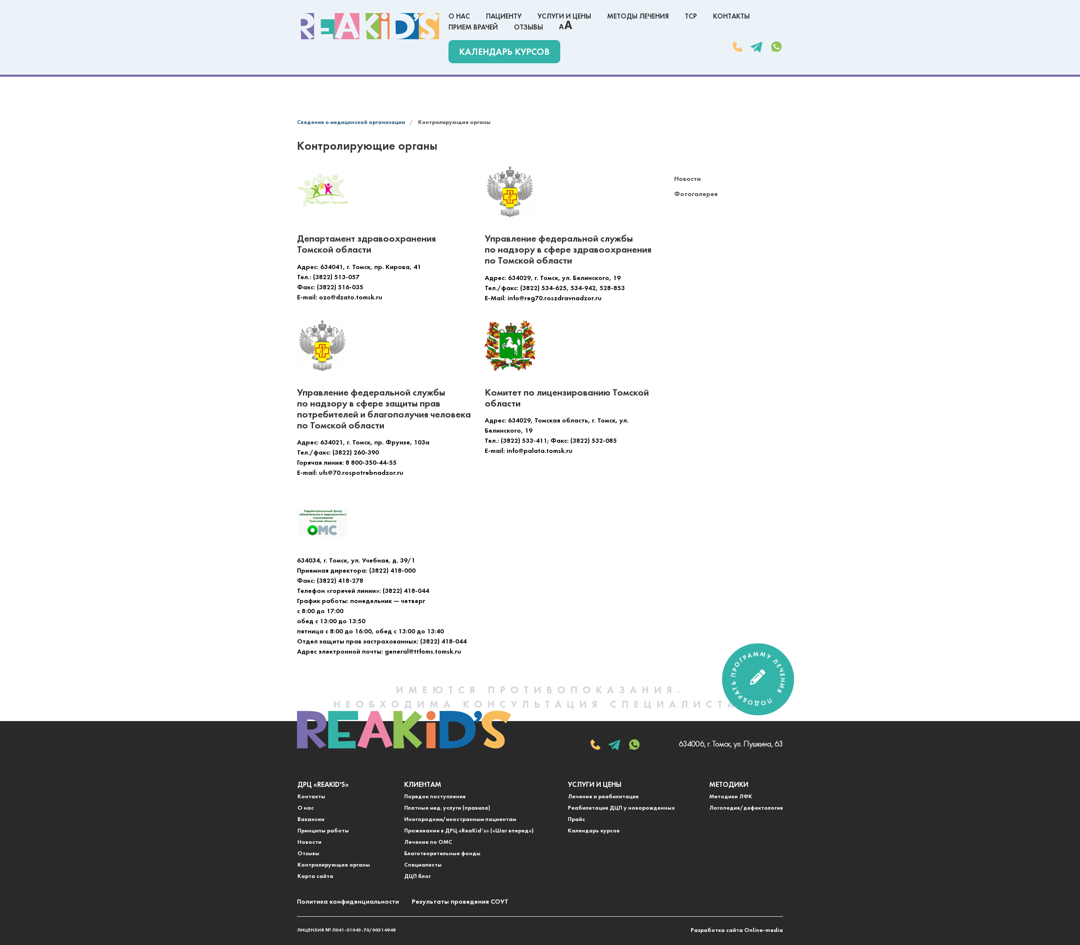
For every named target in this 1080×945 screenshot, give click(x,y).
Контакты (731, 16)
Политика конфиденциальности (348, 902)
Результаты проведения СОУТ (460, 902)
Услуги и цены (564, 16)
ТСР (691, 16)
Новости (687, 179)
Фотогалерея (696, 194)
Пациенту (503, 16)
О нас (459, 16)
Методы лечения (638, 16)
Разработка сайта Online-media (737, 930)
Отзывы (528, 27)
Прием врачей (473, 27)
